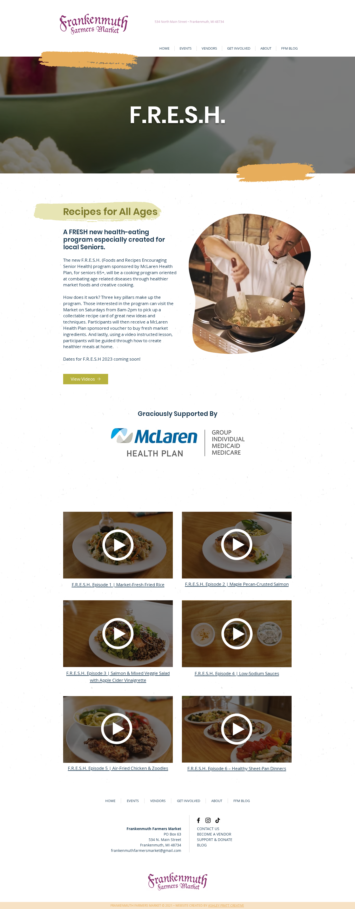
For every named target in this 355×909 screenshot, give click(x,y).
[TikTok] (217, 820)
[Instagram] (208, 820)
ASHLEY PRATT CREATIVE (226, 905)
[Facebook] (198, 820)
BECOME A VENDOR (214, 834)
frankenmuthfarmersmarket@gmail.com (146, 850)
